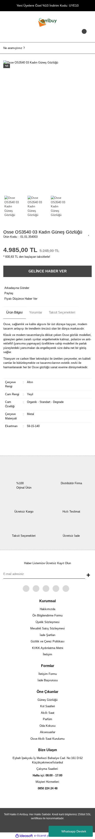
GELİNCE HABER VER (47, 271)
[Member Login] (47, 35)
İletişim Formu (47, 674)
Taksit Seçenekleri (62, 312)
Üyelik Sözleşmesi (47, 622)
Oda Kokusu (47, 725)
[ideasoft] (24, 836)
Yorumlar (35, 312)
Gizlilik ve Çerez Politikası (48, 641)
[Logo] (47, 22)
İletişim (47, 654)
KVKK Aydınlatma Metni (47, 648)
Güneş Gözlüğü (47, 699)
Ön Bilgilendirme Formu (47, 615)
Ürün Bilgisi (14, 312)
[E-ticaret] (47, 836)
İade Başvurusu (48, 680)
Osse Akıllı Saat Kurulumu (47, 738)
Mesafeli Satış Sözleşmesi (47, 628)
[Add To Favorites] (89, 233)
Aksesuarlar (47, 732)
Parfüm (47, 719)
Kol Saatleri (47, 706)
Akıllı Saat (47, 712)
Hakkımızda (47, 609)
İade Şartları (47, 635)
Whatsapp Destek (73, 831)
